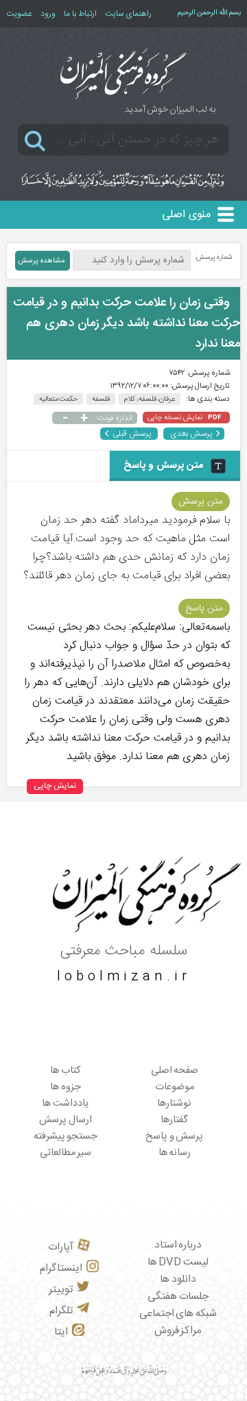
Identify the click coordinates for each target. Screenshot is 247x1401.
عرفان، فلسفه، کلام (149, 399)
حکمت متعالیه (58, 399)
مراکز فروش (178, 1330)
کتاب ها (65, 1071)
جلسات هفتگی (178, 1296)
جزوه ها (65, 1087)
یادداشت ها (65, 1103)
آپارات (60, 1247)
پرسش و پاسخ (174, 1136)
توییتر (61, 1289)
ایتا (61, 1332)
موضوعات (174, 1087)
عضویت (19, 14)
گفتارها (174, 1120)
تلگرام (61, 1310)
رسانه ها (174, 1153)
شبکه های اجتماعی (178, 1313)
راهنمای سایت (128, 14)
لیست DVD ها (178, 1262)
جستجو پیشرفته (66, 1136)
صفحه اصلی (175, 1071)
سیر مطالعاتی (66, 1153)
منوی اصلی (186, 215)
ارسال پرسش (65, 1120)
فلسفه (101, 399)
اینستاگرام (61, 1268)
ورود (48, 14)
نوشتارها (174, 1103)
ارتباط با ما (80, 14)
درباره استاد (178, 1245)
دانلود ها (178, 1279)
